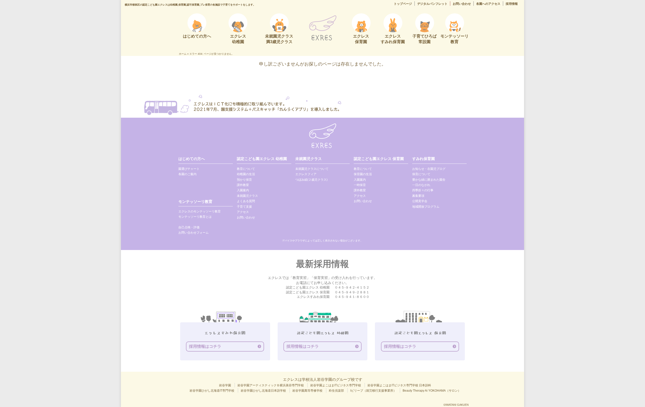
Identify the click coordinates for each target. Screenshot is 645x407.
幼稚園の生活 (246, 174)
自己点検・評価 (189, 227)
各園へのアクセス (488, 4)
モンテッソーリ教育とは (195, 216)
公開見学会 (419, 201)
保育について (421, 174)
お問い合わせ (462, 4)
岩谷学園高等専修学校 (307, 390)
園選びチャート (189, 169)
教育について (246, 169)
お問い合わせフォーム (193, 232)
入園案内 (243, 190)
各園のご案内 (187, 174)
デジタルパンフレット (432, 4)
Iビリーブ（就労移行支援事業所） (373, 390)
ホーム (182, 53)
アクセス (243, 212)
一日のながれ (421, 185)
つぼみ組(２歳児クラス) (311, 179)
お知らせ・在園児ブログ (428, 169)
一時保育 (360, 185)
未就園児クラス (247, 196)
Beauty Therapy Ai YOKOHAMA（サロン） (432, 390)
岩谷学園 (225, 385)
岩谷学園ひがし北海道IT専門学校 (211, 390)
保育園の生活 (363, 174)
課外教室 (243, 185)
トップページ (403, 4)
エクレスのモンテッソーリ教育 (199, 211)
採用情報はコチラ (205, 346)
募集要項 (418, 196)
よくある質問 (246, 201)
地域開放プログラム (425, 206)
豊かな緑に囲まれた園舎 (428, 179)
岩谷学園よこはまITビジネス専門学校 (335, 385)
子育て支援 (244, 206)
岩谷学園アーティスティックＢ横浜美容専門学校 (270, 385)
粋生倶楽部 (336, 390)
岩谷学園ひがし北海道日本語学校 (263, 390)
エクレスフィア (305, 174)
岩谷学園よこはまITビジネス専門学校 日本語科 (399, 385)
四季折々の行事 (422, 190)
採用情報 (512, 4)
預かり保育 (244, 179)
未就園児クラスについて (312, 169)
